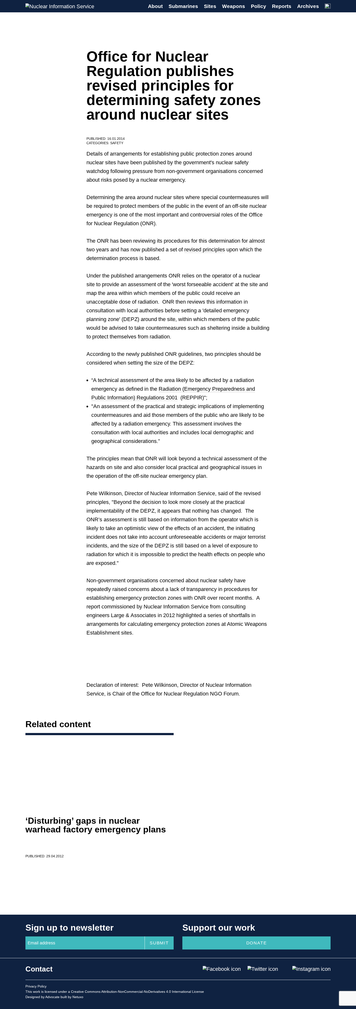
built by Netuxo (72, 997)
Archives (308, 6)
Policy (258, 6)
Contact (39, 969)
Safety (116, 143)
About (155, 6)
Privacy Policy (35, 986)
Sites (210, 6)
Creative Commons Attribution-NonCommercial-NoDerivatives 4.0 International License (137, 992)
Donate (256, 943)
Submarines (183, 6)
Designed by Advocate (42, 997)
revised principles (204, 250)
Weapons (233, 6)
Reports (281, 6)
